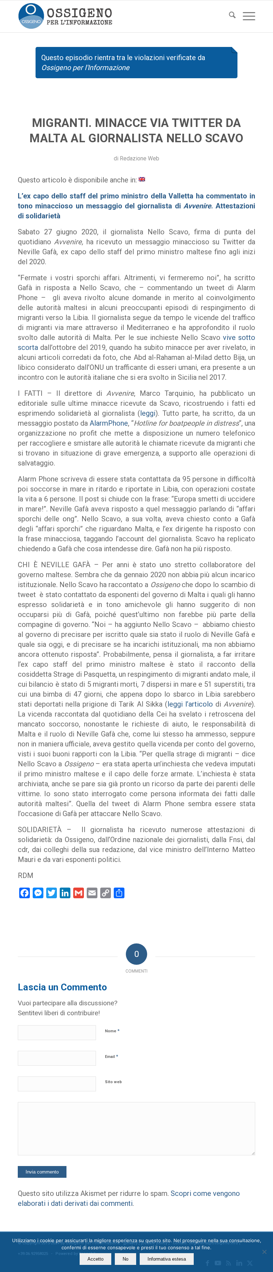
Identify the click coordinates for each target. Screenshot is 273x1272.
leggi (147, 413)
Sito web (113, 1082)
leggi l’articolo (190, 704)
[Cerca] (229, 16)
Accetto (95, 1259)
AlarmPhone (109, 423)
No (125, 1259)
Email (111, 1056)
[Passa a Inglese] (142, 178)
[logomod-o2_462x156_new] (65, 16)
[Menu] (245, 16)
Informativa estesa (167, 1259)
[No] (264, 1251)
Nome (112, 1030)
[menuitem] (229, 16)
